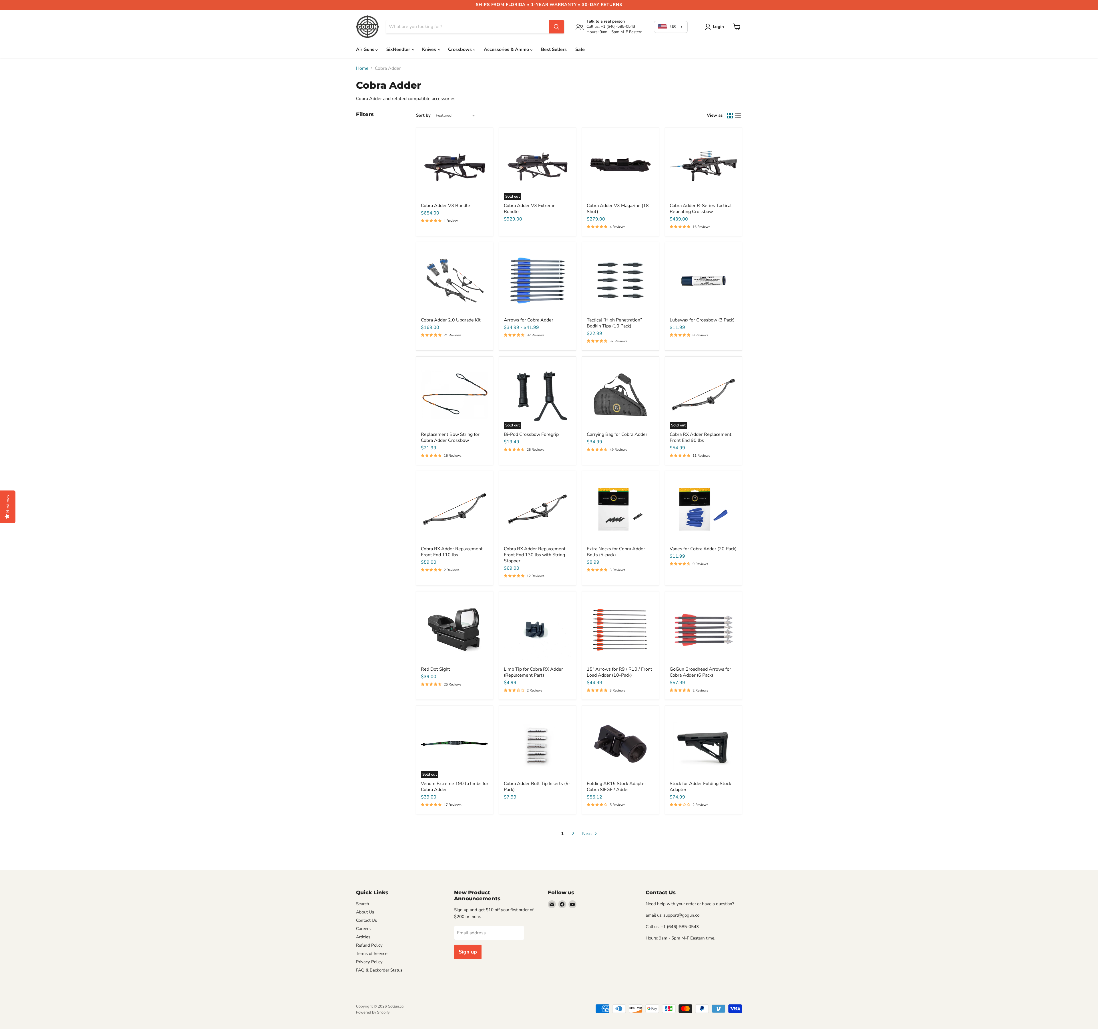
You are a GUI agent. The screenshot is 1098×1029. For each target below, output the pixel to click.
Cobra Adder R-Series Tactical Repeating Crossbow (701, 208)
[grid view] (730, 116)
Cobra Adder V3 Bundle (445, 205)
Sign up (468, 951)
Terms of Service (371, 953)
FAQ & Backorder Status (379, 970)
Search (362, 904)
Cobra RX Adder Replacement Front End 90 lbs (700, 437)
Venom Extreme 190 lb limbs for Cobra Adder (454, 786)
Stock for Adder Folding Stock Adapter (700, 786)
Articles (363, 937)
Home (362, 68)
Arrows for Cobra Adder (528, 320)
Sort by (423, 115)
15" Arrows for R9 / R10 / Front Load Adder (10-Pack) (619, 672)
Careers (363, 928)
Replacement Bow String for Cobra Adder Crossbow (450, 437)
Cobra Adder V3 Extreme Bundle (530, 208)
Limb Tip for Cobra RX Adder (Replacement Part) (533, 672)
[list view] (738, 116)
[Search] (556, 26)
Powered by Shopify (373, 1012)
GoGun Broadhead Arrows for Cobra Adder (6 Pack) (700, 672)
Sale (580, 49)
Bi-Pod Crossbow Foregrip (531, 434)
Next (587, 834)
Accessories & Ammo (507, 49)
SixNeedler (398, 49)
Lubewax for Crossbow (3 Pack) (702, 320)
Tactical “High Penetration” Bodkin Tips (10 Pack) (614, 323)
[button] (715, 26)
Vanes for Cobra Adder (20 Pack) (703, 549)
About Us (365, 912)
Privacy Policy (369, 962)
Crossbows (460, 49)
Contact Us (366, 920)
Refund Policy (369, 945)
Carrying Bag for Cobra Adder (617, 434)
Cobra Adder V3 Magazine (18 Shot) (618, 208)
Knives (429, 49)
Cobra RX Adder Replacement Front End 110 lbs (452, 552)
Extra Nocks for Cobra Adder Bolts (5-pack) (616, 552)
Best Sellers (554, 49)
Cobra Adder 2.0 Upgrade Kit (451, 320)
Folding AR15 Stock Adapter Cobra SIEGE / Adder (616, 786)
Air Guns (365, 49)
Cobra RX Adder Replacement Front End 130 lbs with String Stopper (535, 555)
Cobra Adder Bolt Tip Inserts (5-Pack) (537, 786)
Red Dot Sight (435, 669)
